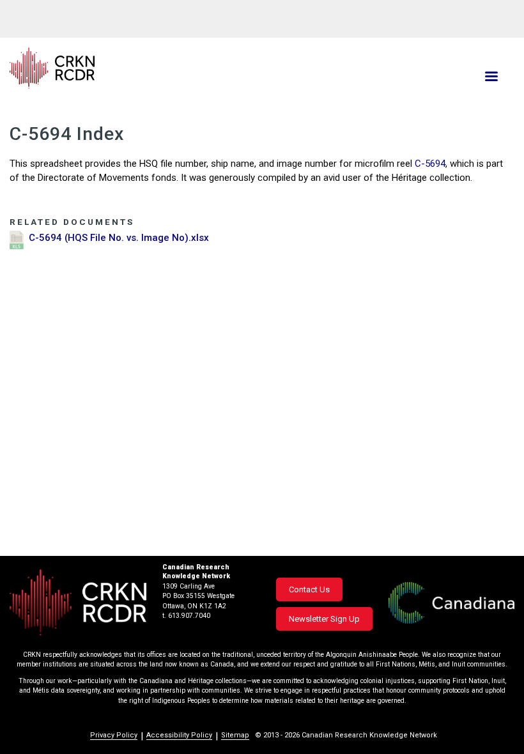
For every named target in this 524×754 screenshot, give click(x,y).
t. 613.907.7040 (186, 616)
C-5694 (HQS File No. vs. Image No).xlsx (119, 237)
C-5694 (430, 163)
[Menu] (491, 77)
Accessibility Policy (179, 735)
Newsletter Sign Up (324, 619)
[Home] (177, 68)
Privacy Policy (113, 735)
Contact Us (309, 589)
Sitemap (235, 735)
